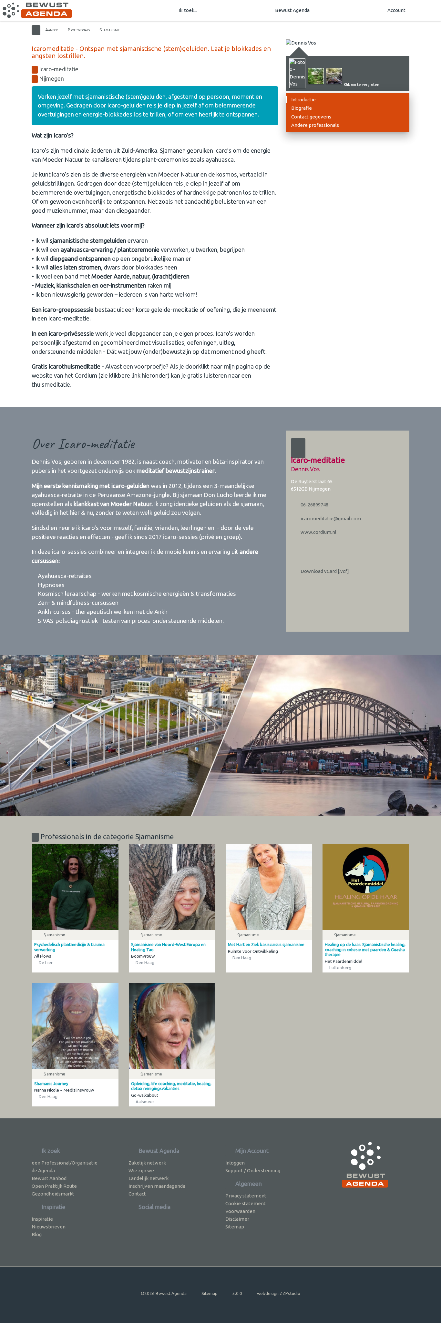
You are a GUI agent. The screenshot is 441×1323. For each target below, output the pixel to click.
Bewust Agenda (292, 10)
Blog (37, 1234)
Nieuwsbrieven (49, 1226)
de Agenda (43, 1170)
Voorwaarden (240, 1211)
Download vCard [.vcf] (324, 571)
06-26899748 (314, 504)
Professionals (79, 29)
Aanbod (51, 29)
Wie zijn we (141, 1170)
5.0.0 (237, 1293)
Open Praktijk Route (54, 1186)
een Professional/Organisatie (64, 1162)
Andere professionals (315, 125)
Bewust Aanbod (49, 1178)
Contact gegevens (311, 116)
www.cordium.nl (318, 532)
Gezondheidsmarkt (53, 1193)
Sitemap (234, 1226)
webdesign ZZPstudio (278, 1293)
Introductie (303, 99)
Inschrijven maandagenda (156, 1186)
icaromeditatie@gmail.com (330, 518)
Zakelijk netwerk (147, 1162)
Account (396, 10)
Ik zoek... (188, 10)
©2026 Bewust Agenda (164, 1293)
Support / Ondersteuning (252, 1170)
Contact (137, 1193)
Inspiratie (42, 1219)
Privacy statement (245, 1195)
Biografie (301, 108)
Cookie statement (245, 1203)
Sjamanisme (109, 29)
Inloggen (235, 1162)
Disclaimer (237, 1219)
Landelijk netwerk (148, 1178)
